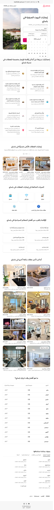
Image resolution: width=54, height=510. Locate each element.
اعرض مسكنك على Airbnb (10, 6)
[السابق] (29, 154)
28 (29, 53)
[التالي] (24, 154)
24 (40, 53)
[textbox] (42, 35)
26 (34, 53)
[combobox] (35, 30)
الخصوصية (28, 507)
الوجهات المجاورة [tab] (46, 455)
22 (45, 53)
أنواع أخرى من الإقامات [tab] (36, 455)
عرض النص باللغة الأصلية (19, 1)
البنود (24, 507)
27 (31, 53)
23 (42, 53)
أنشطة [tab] (18, 455)
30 (42, 56)
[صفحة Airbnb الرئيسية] (46, 6)
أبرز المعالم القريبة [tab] (25, 455)
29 (45, 56)
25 (37, 53)
